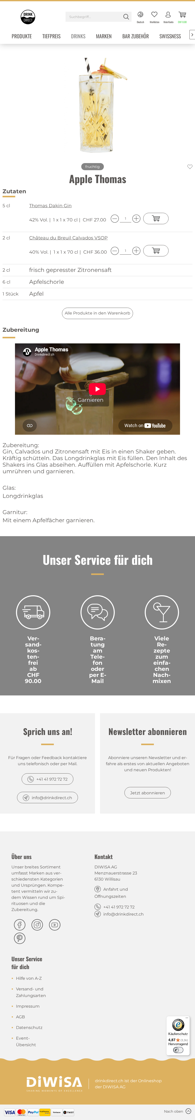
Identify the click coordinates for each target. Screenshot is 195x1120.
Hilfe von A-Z (29, 978)
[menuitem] (99, 17)
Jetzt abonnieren (147, 793)
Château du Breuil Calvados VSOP (68, 238)
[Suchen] (126, 17)
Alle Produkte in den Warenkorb (97, 313)
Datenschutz (29, 1027)
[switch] (178, 1050)
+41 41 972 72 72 (52, 779)
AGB (20, 1016)
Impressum (28, 1006)
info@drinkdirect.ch (52, 797)
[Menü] (187, 1019)
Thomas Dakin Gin (50, 205)
